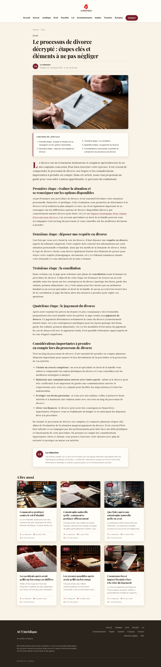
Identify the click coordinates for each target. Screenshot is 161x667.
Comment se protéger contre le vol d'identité (32, 513)
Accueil (26, 17)
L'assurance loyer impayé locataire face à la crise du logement (119, 579)
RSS (142, 636)
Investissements (84, 17)
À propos (119, 17)
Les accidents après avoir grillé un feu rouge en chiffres (36, 577)
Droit (56, 17)
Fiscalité (65, 17)
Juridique (46, 17)
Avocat (36, 17)
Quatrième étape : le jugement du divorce (101, 145)
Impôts (98, 17)
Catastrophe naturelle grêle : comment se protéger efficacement (75, 515)
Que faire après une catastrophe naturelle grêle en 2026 (119, 515)
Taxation (108, 17)
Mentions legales (131, 636)
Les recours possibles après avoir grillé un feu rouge (78, 577)
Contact (131, 18)
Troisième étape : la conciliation (97, 141)
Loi (72, 17)
